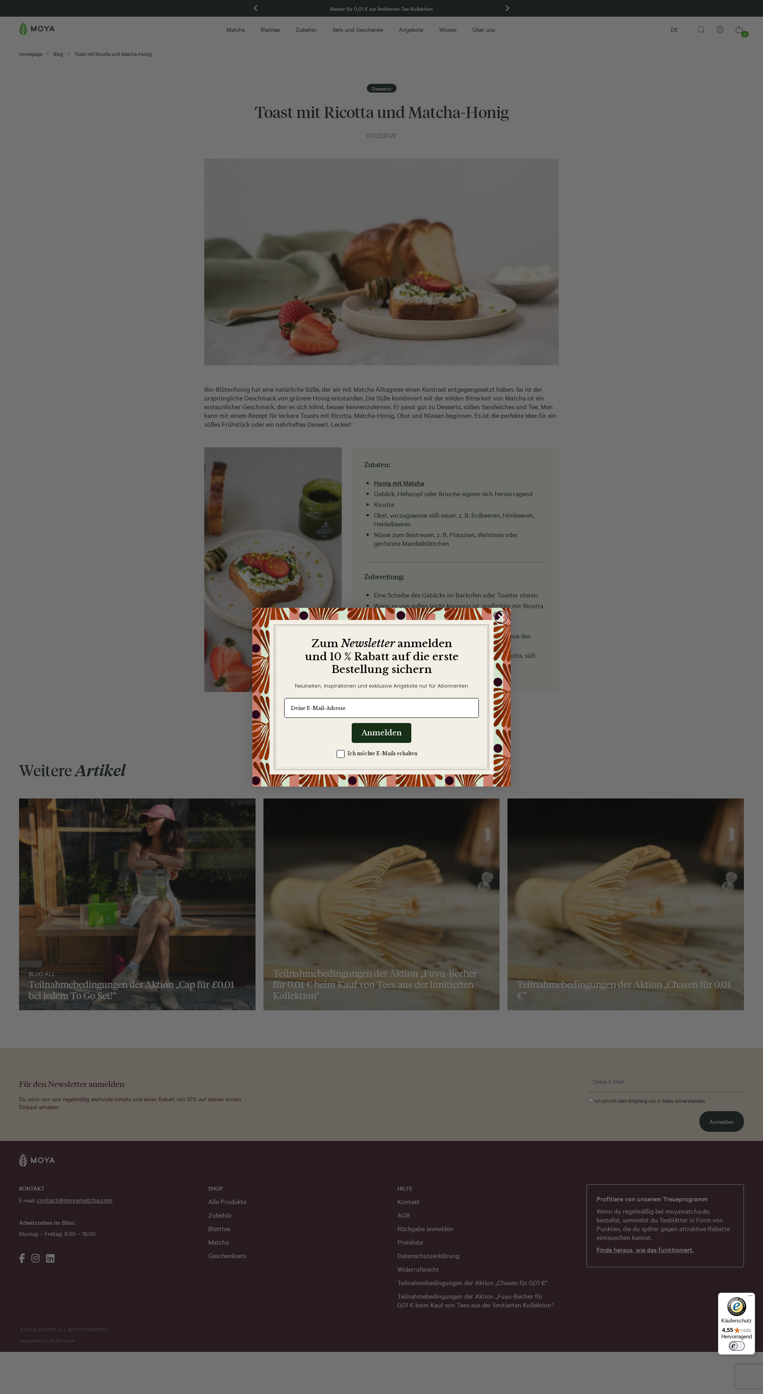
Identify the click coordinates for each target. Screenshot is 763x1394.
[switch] (737, 1346)
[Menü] (750, 1297)
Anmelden (382, 733)
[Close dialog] (501, 617)
